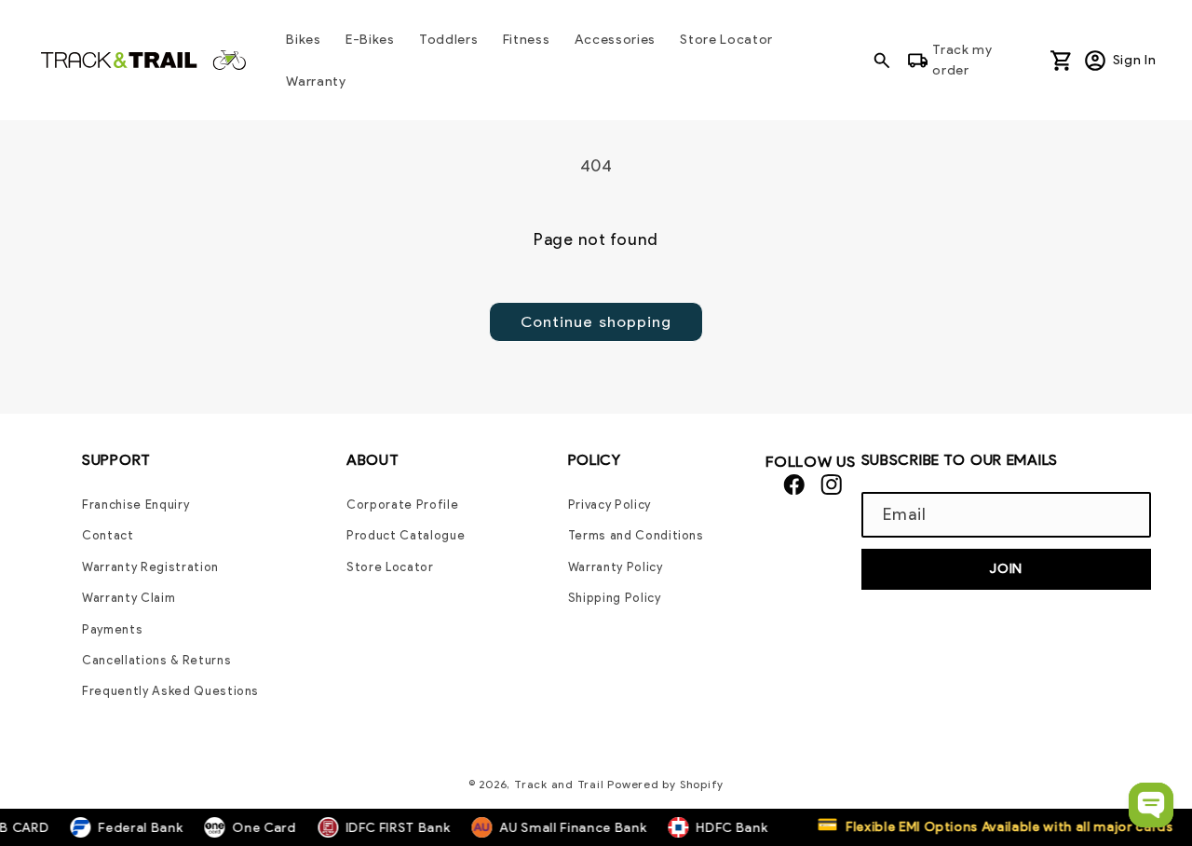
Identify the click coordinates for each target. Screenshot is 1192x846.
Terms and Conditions (636, 535)
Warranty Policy (615, 567)
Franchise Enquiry (135, 505)
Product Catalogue (405, 535)
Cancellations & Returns (156, 660)
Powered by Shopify (665, 784)
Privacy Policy (609, 505)
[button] (887, 59)
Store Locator (390, 567)
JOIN (1006, 568)
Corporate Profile (402, 505)
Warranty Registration (150, 567)
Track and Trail (559, 784)
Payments (112, 629)
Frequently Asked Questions (170, 691)
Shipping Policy (614, 598)
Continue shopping (596, 321)
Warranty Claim (128, 598)
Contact (108, 535)
